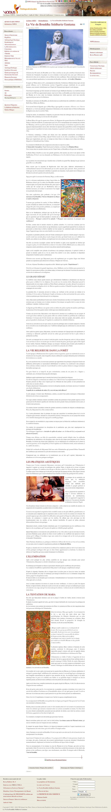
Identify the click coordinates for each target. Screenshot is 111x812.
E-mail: (75, 784)
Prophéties (8, 37)
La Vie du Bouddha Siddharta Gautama (48, 788)
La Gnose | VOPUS (31, 20)
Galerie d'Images (9, 110)
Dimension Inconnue (11, 77)
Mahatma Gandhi (42, 797)
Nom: (75, 782)
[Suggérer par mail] (83, 24)
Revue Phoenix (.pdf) (96, 55)
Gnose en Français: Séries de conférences (15, 799)
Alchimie (7, 63)
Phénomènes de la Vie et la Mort (12, 59)
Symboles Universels (11, 70)
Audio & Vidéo (7, 802)
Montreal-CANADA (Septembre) (98, 33)
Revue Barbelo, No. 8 (9, 782)
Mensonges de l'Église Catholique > (71, 768)
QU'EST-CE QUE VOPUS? (12, 22)
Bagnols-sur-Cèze (98, 28)
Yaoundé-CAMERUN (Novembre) (98, 35)
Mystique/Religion (43, 20)
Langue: (74, 791)
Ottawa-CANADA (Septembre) (97, 31)
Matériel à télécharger (96, 52)
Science (7, 90)
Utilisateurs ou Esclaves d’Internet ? (13, 788)
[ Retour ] (28, 771)
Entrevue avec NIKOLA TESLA (12, 785)
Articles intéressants (96, 68)
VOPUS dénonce (95, 41)
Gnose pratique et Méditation (13, 79)
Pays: (74, 789)
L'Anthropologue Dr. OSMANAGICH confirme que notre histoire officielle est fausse (18, 795)
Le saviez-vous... (95, 75)
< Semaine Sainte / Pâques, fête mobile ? (41, 768)
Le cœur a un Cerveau (43, 785)
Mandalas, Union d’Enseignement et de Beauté (17, 791)
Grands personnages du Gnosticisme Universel (11, 74)
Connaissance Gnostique (97, 66)
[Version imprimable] (81, 24)
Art (5, 93)
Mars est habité (41, 800)
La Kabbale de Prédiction (12, 107)
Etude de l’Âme (9, 56)
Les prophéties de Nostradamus (46, 782)
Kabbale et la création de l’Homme (12, 52)
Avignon (92, 28)
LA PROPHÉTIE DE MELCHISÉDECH (48, 794)
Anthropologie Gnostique (12, 40)
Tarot (6, 65)
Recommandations (95, 73)
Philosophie (8, 95)
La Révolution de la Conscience (10, 48)
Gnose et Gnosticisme (11, 35)
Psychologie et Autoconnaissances (10, 43)
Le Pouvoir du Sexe (42, 791)
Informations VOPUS (11, 24)
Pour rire (92, 71)
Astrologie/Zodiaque (11, 68)
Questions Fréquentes (11, 105)
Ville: (74, 786)
